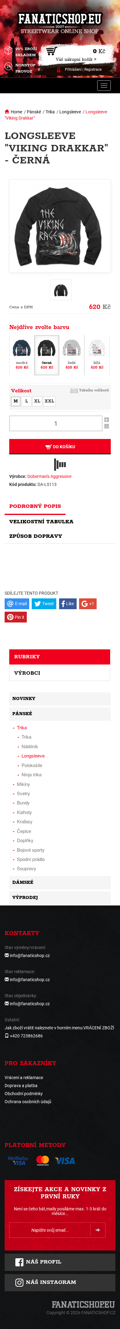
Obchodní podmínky (24, 1093)
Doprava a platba (21, 1085)
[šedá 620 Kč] (71, 354)
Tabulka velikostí (94, 390)
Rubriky (27, 656)
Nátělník (30, 746)
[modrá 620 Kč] (22, 354)
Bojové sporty (31, 849)
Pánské (34, 111)
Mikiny (23, 784)
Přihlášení (73, 69)
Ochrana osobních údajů (28, 1101)
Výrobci (27, 673)
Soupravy (26, 868)
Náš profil (42, 1262)
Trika (50, 111)
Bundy (23, 802)
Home (16, 111)
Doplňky (25, 840)
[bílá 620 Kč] (97, 354)
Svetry (23, 793)
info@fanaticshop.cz (30, 955)
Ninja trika (32, 774)
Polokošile (32, 765)
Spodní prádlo (31, 859)
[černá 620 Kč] (46, 354)
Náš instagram (50, 1282)
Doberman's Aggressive (49, 476)
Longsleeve (70, 111)
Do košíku (63, 446)
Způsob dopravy (35, 536)
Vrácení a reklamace (24, 1077)
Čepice (24, 831)
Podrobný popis (35, 506)
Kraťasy (25, 821)
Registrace (93, 69)
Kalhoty (24, 812)
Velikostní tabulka (41, 521)
